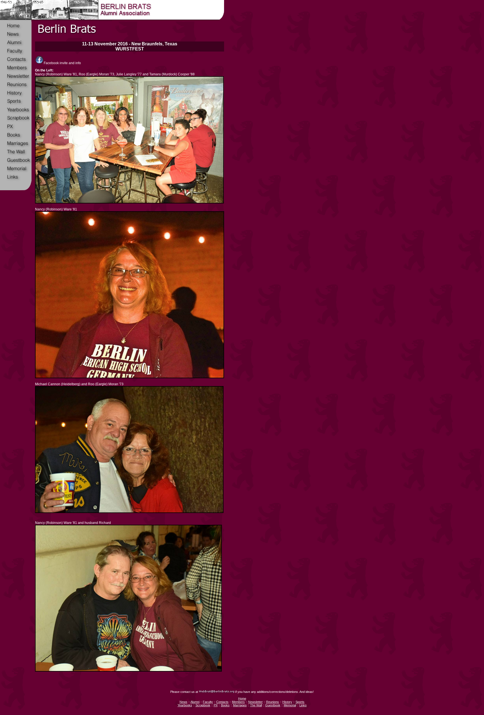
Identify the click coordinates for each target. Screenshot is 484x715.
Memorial (290, 705)
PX (216, 705)
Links (303, 705)
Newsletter (255, 702)
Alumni (194, 702)
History (287, 702)
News (183, 702)
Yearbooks (185, 705)
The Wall (256, 705)
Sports (299, 702)
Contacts (222, 702)
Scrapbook (203, 705)
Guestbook (272, 705)
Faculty (208, 702)
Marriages (240, 705)
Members (238, 702)
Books (225, 705)
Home (242, 698)
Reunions (272, 702)
